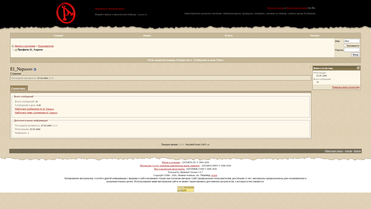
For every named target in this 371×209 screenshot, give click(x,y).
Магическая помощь (296, 8)
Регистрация (155, 60)
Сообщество (183, 60)
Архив (348, 151)
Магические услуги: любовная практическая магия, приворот (170, 165)
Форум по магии (275, 8)
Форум (147, 35)
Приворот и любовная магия (109, 8)
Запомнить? (353, 45)
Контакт (315, 35)
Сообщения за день (204, 60)
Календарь (169, 60)
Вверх (357, 151)
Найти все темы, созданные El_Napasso (36, 112)
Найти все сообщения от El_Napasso (34, 108)
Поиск (219, 60)
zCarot (214, 175)
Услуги (228, 35)
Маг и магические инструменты (169, 168)
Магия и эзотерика (25, 45)
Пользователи (46, 45)
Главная (58, 35)
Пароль (339, 49)
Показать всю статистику (346, 87)
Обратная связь (334, 151)
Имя (337, 41)
